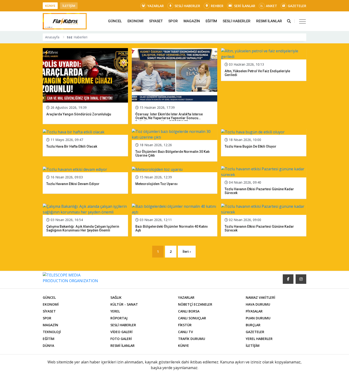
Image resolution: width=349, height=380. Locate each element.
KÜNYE (50, 6)
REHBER (217, 6)
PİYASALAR (254, 311)
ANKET (271, 6)
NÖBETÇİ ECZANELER (195, 304)
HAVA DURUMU (258, 304)
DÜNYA (48, 345)
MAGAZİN (192, 21)
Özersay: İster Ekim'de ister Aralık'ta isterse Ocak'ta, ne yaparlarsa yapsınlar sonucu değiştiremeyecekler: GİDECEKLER (169, 118)
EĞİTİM (211, 21)
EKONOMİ (135, 21)
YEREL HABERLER (259, 338)
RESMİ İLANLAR (269, 21)
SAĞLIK (116, 297)
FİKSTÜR (185, 325)
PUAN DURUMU (258, 318)
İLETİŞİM (68, 6)
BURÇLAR (253, 325)
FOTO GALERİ (121, 338)
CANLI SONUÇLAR (192, 318)
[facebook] (288, 279)
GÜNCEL (115, 21)
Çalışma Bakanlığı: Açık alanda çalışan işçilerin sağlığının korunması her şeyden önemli (82, 228)
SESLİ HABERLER (187, 6)
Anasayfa (52, 37)
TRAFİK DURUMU (191, 338)
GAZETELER (297, 6)
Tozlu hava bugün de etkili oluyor (250, 146)
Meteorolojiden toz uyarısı (156, 184)
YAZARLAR (155, 6)
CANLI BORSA (188, 311)
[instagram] (301, 279)
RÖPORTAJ (118, 318)
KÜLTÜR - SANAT (124, 304)
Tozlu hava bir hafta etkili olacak (71, 146)
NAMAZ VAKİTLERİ (260, 297)
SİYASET (156, 21)
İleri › (187, 251)
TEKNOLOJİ (52, 332)
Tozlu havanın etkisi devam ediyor (72, 184)
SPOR (173, 21)
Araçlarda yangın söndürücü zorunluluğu (78, 114)
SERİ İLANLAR (244, 6)
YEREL (115, 311)
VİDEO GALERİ (121, 332)
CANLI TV (185, 332)
